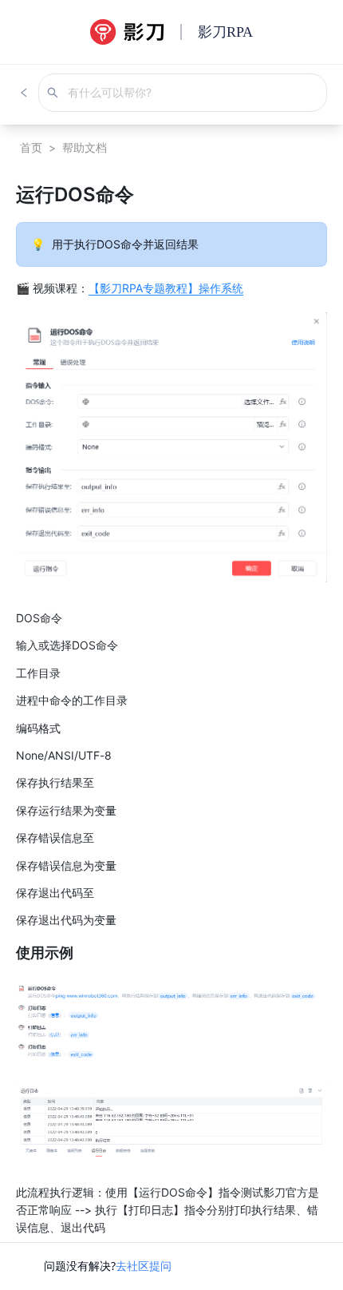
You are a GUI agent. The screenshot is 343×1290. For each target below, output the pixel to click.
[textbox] (171, 709)
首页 (31, 147)
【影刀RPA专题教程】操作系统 (166, 288)
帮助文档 (84, 147)
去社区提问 (144, 1265)
